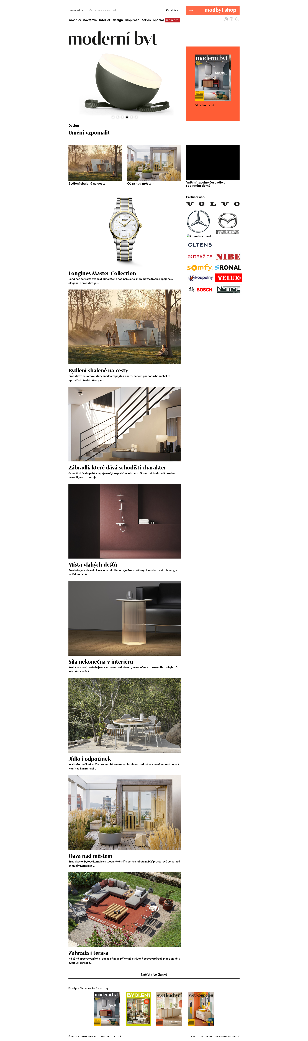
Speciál (158, 20)
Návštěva (90, 20)
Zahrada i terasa (88, 953)
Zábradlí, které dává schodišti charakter (117, 468)
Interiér (105, 20)
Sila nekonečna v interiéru (100, 662)
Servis (146, 20)
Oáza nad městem (141, 183)
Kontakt (106, 1036)
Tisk (201, 1036)
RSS (193, 1036)
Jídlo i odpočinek (89, 759)
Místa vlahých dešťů (92, 565)
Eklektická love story (94, 133)
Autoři (118, 1036)
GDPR (209, 1036)
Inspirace (132, 20)
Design (118, 20)
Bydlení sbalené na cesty (86, 183)
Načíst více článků (154, 974)
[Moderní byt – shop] (213, 20)
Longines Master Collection (102, 273)
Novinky (75, 20)
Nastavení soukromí (227, 1036)
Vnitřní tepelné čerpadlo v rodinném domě (205, 184)
